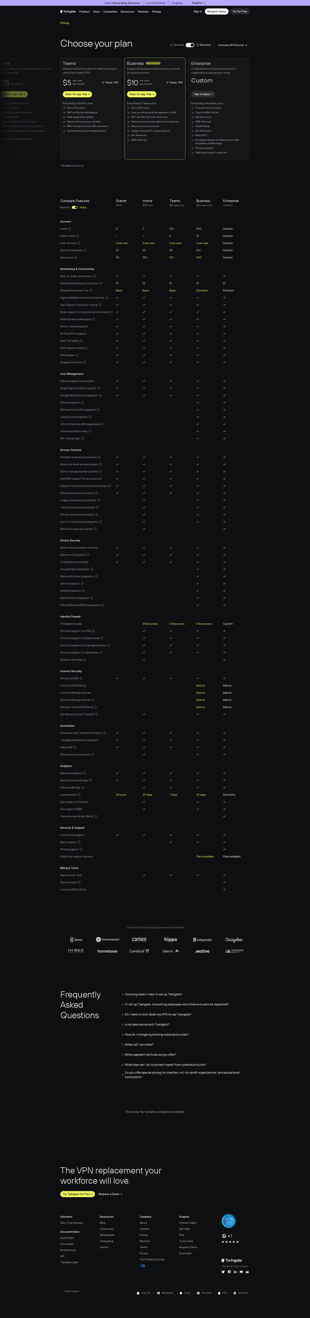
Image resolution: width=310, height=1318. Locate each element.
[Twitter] (223, 1272)
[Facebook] (229, 1272)
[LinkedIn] (235, 1272)
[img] (68, 11)
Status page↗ (73, 1291)
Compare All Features (231, 45)
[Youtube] (241, 1272)
